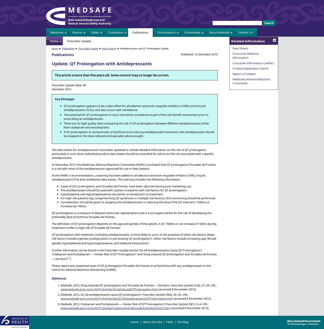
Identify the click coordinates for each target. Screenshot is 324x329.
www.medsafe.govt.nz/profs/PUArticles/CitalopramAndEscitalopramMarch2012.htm (116, 308)
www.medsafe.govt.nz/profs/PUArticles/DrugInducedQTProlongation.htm (109, 289)
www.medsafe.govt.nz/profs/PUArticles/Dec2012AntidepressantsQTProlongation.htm (117, 299)
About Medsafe (219, 32)
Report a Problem (244, 74)
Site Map (183, 322)
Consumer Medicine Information (246, 56)
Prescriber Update (79, 41)
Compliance (115, 32)
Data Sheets (240, 48)
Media (54, 41)
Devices (77, 32)
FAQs (169, 322)
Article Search (109, 48)
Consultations (166, 32)
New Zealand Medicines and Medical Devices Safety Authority (89, 21)
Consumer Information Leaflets (253, 63)
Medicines (56, 32)
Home (55, 48)
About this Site (152, 322)
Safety (95, 32)
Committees (192, 32)
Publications (140, 32)
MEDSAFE (91, 10)
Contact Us (245, 32)
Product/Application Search (250, 68)
